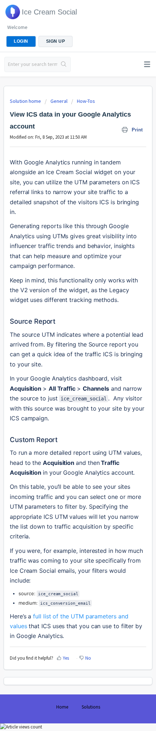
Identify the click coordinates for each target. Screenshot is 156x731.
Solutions (91, 707)
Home (62, 707)
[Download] (64, 367)
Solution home (26, 101)
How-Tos (86, 101)
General (58, 101)
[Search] (63, 64)
